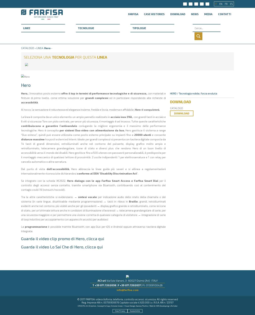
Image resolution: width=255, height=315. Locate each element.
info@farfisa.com (128, 289)
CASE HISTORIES (154, 14)
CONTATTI (224, 14)
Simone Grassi (117, 306)
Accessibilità (135, 311)
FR (226, 3)
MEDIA (208, 14)
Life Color (174, 306)
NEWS (195, 14)
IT (216, 3)
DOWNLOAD (177, 14)
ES (231, 3)
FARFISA (133, 14)
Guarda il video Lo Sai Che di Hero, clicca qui (62, 246)
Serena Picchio (142, 306)
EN (221, 3)
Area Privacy (120, 311)
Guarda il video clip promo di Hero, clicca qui (62, 238)
